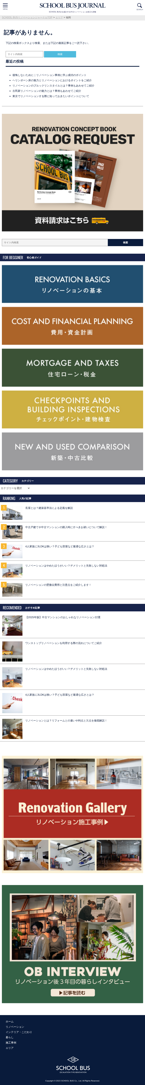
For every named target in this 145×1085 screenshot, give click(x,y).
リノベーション (15, 1026)
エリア (10, 1047)
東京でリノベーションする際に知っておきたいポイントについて (50, 96)
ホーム (10, 1021)
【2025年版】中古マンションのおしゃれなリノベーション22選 (62, 617)
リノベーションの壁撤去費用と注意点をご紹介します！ (58, 584)
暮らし (10, 1037)
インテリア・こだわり (19, 1032)
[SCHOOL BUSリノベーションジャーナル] (72, 6)
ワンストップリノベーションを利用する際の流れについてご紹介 (63, 643)
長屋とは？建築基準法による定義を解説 (49, 508)
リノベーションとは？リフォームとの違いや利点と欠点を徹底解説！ (66, 720)
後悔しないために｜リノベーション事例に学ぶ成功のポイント (49, 75)
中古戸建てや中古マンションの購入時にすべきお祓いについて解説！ (66, 527)
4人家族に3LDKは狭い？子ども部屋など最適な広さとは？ (59, 546)
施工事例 (11, 1042)
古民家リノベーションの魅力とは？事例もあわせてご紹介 (46, 90)
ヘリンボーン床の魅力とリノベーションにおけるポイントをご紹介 (52, 80)
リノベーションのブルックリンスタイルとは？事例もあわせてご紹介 (53, 85)
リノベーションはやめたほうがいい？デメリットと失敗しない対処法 (66, 565)
